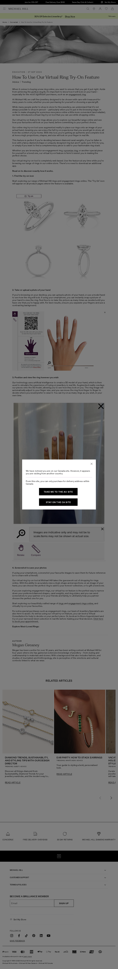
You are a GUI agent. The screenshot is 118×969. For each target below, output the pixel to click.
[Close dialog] (91, 464)
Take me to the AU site (58, 491)
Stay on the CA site (58, 502)
